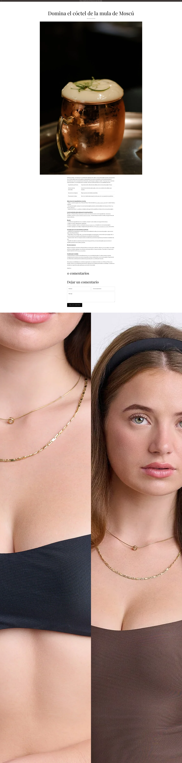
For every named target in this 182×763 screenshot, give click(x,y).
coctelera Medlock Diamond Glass (82, 215)
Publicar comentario (74, 305)
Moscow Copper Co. (90, 225)
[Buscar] (46, 4)
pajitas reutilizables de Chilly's (102, 226)
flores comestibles (81, 250)
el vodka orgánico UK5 (101, 202)
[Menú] (41, 4)
